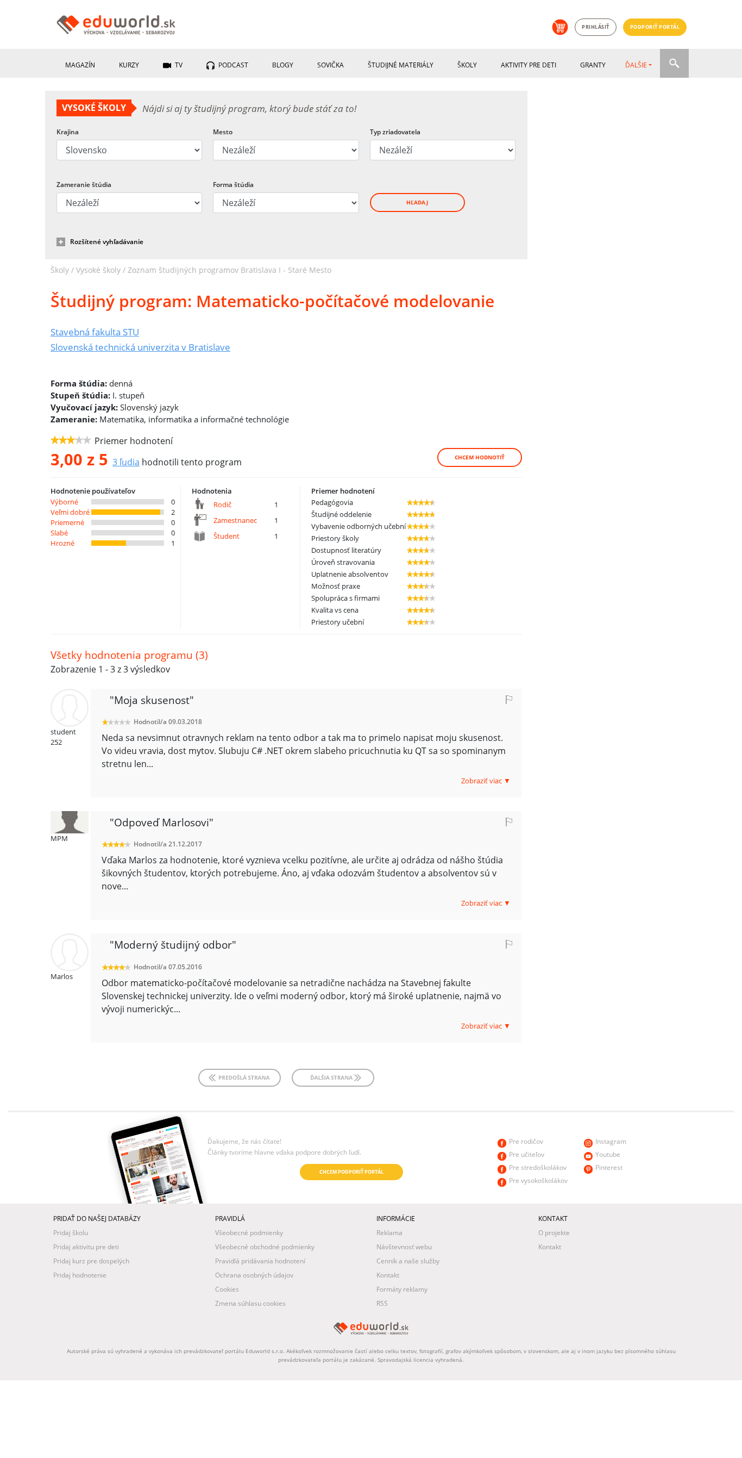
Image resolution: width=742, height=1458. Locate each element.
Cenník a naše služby (407, 1261)
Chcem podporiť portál (351, 1171)
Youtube (607, 1154)
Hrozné (62, 543)
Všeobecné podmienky (249, 1232)
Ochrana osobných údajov (254, 1275)
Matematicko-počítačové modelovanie (272, 301)
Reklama (389, 1232)
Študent (226, 536)
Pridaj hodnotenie (79, 1275)
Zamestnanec (235, 520)
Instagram (610, 1141)
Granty (593, 65)
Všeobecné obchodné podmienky (265, 1246)
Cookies (227, 1289)
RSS (382, 1303)
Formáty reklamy (401, 1289)
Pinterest (608, 1167)
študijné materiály (400, 65)
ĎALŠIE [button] (636, 65)
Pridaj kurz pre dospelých (91, 1261)
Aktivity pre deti (528, 65)
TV (178, 65)
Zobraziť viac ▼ (486, 781)
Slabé (59, 533)
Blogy (282, 65)
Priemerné (67, 522)
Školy (467, 65)
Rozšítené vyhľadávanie (106, 241)
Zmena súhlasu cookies (250, 1303)
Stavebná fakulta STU (95, 331)
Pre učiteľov (526, 1154)
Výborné (64, 502)
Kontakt (387, 1275)
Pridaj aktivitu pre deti (86, 1246)
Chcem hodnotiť (480, 457)
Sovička (330, 65)
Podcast (232, 65)
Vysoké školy (98, 270)
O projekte (554, 1232)
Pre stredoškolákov (538, 1167)
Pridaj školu (70, 1232)
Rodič (222, 504)
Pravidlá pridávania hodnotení (260, 1261)
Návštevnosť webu (404, 1246)
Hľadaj (417, 202)
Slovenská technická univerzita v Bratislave (140, 346)
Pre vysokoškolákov (538, 1180)
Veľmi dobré (70, 512)
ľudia (126, 462)
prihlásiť (595, 26)
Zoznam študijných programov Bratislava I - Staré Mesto (229, 270)
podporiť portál (655, 26)
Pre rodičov (526, 1141)
